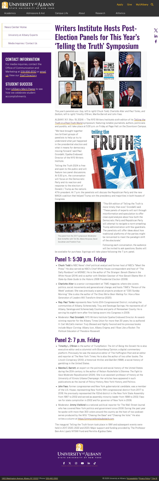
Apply (120, 4)
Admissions (35, 13)
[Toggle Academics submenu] (21, 13)
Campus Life (61, 13)
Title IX (154, 478)
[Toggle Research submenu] (110, 13)
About (82, 13)
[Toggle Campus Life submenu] (73, 13)
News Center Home (16, 27)
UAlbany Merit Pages (23, 88)
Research (100, 13)
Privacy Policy (144, 478)
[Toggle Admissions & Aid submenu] (49, 13)
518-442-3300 (52, 478)
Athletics (120, 13)
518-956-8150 (28, 71)
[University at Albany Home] (28, 5)
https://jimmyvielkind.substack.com (96, 418)
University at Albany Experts (23, 35)
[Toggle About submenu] (90, 13)
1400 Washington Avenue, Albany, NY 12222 (20, 478)
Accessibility (132, 478)
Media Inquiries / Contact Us (22, 43)
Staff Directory (28, 75)
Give (129, 4)
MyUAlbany (142, 4)
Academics (10, 13)
